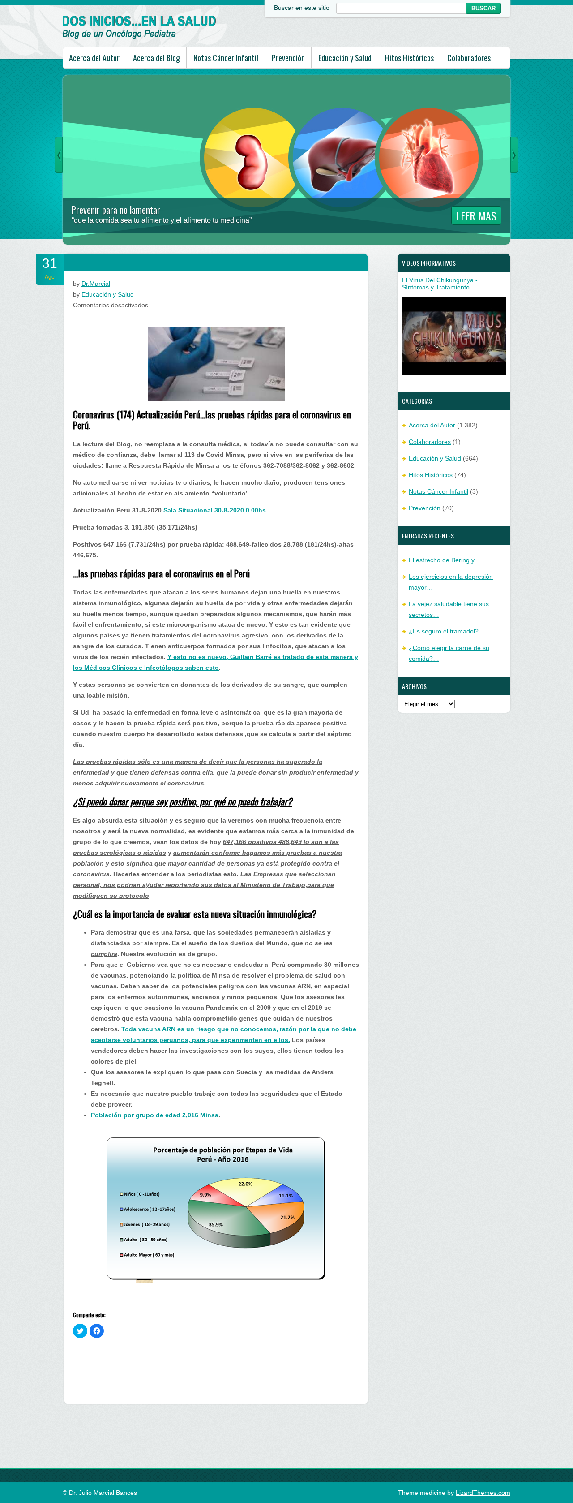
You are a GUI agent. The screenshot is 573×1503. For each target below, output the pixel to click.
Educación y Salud (345, 58)
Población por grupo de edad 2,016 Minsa (154, 1115)
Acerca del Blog (156, 58)
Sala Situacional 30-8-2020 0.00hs (214, 510)
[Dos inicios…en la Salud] (139, 36)
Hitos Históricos (409, 58)
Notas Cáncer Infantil (225, 58)
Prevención (288, 58)
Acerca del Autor (94, 58)
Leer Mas (476, 215)
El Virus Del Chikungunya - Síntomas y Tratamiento (440, 283)
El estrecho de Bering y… (445, 560)
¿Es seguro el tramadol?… (447, 631)
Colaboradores (469, 58)
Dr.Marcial (95, 283)
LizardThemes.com (483, 1492)
